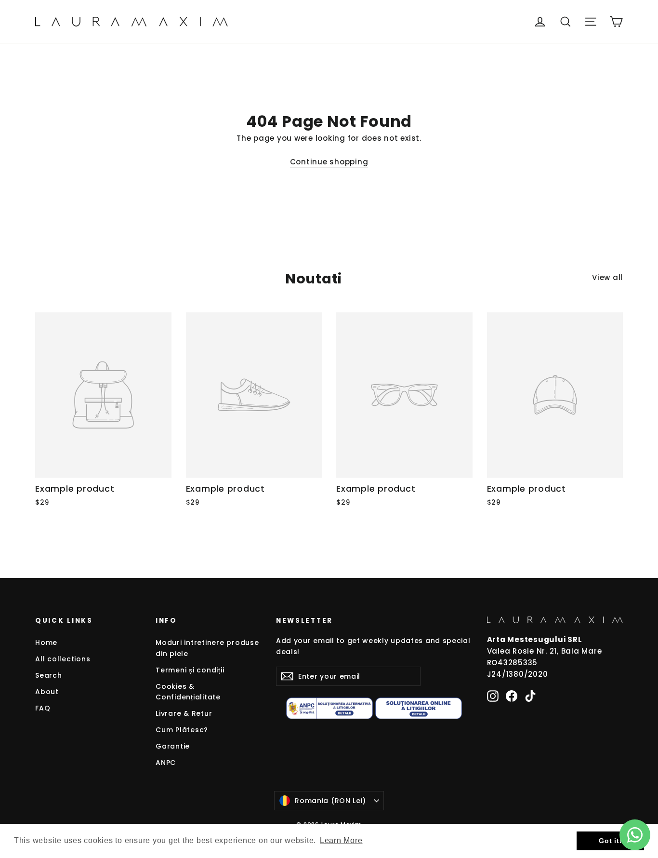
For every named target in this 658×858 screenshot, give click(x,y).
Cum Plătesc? (182, 730)
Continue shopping (329, 162)
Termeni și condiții (190, 670)
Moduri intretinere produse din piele (207, 648)
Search (48, 675)
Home (46, 642)
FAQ (42, 708)
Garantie (173, 746)
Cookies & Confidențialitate (188, 692)
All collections (62, 659)
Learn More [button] (341, 840)
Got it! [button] (610, 841)
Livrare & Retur (184, 713)
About (47, 692)
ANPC (166, 762)
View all (607, 277)
